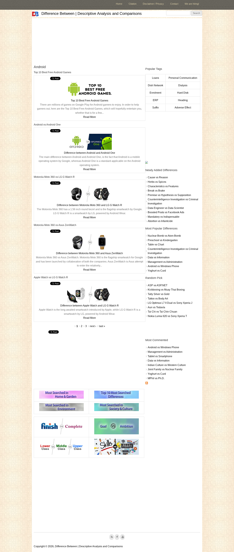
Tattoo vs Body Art (158, 298)
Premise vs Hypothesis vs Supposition (169, 195)
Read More (89, 117)
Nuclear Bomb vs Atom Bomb (164, 235)
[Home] (35, 14)
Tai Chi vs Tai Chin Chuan (162, 311)
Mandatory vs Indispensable (163, 216)
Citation (132, 3)
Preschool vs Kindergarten (163, 240)
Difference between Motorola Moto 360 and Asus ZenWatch (89, 253)
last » (102, 326)
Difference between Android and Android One (89, 152)
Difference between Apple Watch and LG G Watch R (89, 305)
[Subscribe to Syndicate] (146, 383)
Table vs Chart (156, 244)
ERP (155, 100)
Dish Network (155, 85)
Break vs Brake (156, 190)
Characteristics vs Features (163, 186)
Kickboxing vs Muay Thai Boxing (166, 289)
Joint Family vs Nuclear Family (165, 369)
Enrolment (155, 92)
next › (93, 326)
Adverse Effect (183, 107)
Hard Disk (182, 92)
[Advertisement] (117, 40)
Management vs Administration (165, 262)
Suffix (155, 107)
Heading (183, 100)
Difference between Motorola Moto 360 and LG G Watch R (89, 205)
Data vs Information (159, 257)
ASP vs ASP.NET (157, 285)
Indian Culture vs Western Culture (167, 365)
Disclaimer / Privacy (153, 3)
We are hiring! (192, 3)
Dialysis (182, 85)
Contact (174, 3)
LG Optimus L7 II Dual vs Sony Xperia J (170, 303)
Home (119, 3)
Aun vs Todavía (156, 307)
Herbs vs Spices (157, 181)
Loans (155, 78)
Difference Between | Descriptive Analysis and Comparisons (91, 13)
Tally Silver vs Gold (158, 294)
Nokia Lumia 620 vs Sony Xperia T (167, 316)
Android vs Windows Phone (163, 266)
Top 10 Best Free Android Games (89, 100)
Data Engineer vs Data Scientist (166, 208)
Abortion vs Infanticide (160, 221)
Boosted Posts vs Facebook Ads (166, 212)
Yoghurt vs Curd (157, 270)
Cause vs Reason (158, 177)
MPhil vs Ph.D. (156, 378)
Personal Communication (183, 78)
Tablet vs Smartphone (160, 356)
